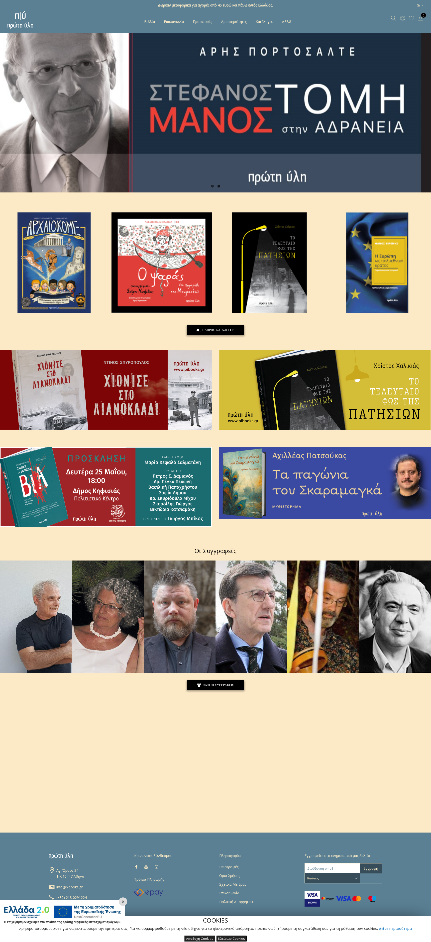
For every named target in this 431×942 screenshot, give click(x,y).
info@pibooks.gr (69, 887)
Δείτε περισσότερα (395, 928)
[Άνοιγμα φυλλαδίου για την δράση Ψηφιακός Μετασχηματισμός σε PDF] (62, 926)
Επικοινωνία (229, 893)
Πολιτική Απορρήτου (236, 901)
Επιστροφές (228, 866)
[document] (215, 929)
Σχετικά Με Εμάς (232, 884)
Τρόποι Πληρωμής (149, 879)
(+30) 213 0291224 (71, 897)
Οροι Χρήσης (229, 875)
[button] (420, 5)
